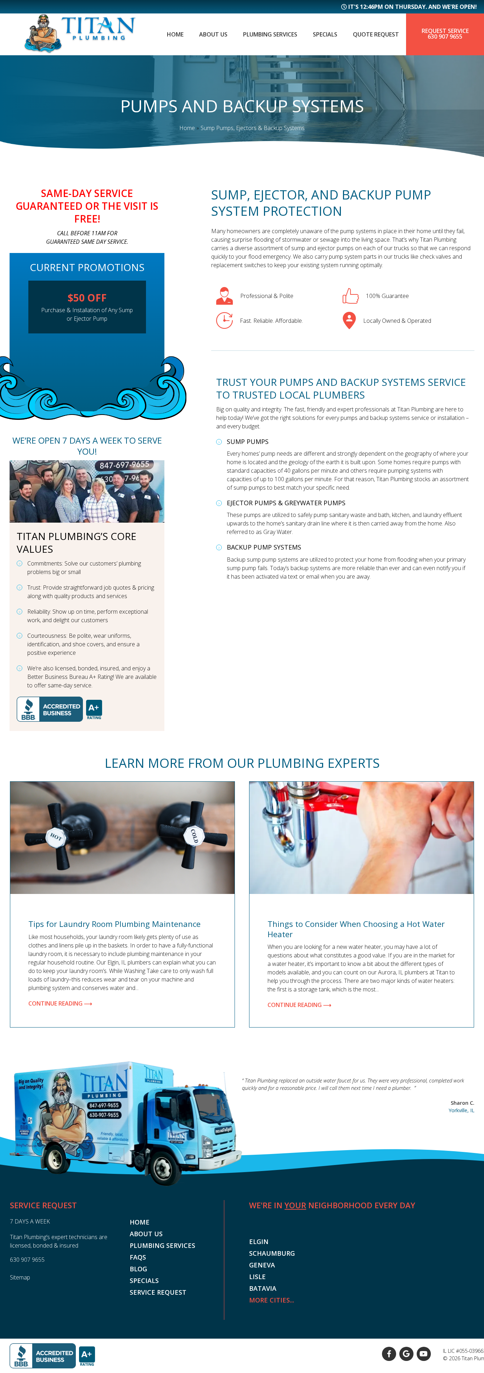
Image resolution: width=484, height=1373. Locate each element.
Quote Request (376, 34)
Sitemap (20, 1277)
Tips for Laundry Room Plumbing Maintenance (114, 923)
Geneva (262, 1265)
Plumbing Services (270, 34)
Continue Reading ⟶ (60, 1003)
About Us (213, 34)
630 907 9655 (445, 36)
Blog (138, 1269)
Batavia (262, 1288)
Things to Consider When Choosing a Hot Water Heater (356, 928)
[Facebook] (389, 1354)
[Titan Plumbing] (80, 52)
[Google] (406, 1354)
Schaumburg (272, 1253)
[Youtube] (424, 1354)
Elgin (259, 1241)
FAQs (138, 1257)
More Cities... (271, 1300)
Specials (325, 34)
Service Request (158, 1292)
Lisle (257, 1276)
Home (175, 34)
